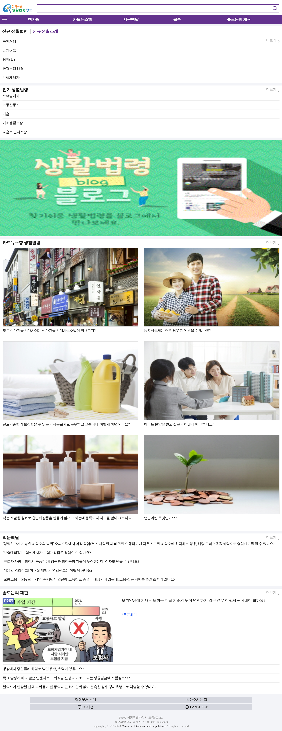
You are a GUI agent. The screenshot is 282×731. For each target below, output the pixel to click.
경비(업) (8, 59)
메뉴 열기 (4, 19)
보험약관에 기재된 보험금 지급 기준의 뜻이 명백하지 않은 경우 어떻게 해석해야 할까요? (193, 600)
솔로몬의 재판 (239, 19)
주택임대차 (10, 96)
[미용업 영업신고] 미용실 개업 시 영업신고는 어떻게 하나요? (47, 570)
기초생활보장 (12, 123)
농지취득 (9, 50)
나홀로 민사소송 (14, 132)
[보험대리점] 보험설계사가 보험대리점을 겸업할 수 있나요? (46, 553)
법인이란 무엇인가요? (160, 518)
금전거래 (9, 41)
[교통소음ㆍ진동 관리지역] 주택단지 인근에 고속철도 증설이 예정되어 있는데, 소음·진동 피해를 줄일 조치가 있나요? (88, 579)
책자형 (34, 19)
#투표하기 (129, 615)
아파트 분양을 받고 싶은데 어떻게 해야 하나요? (179, 424)
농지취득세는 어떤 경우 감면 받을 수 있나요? (177, 330)
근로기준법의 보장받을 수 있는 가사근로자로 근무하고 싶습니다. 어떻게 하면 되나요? (66, 424)
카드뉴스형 (82, 19)
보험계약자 (10, 77)
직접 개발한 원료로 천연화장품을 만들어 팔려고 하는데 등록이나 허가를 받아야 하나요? (68, 518)
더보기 (271, 40)
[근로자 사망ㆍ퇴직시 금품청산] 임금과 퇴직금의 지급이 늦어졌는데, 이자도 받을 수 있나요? (70, 561)
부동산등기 (10, 105)
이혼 (5, 114)
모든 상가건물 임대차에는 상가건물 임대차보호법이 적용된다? (49, 330)
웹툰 (177, 19)
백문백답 (131, 19)
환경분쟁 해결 (13, 69)
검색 (275, 8)
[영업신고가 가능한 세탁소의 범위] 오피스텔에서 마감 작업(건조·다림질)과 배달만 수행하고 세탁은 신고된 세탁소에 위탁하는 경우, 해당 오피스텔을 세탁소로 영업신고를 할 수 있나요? (138, 544)
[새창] (141, 141)
